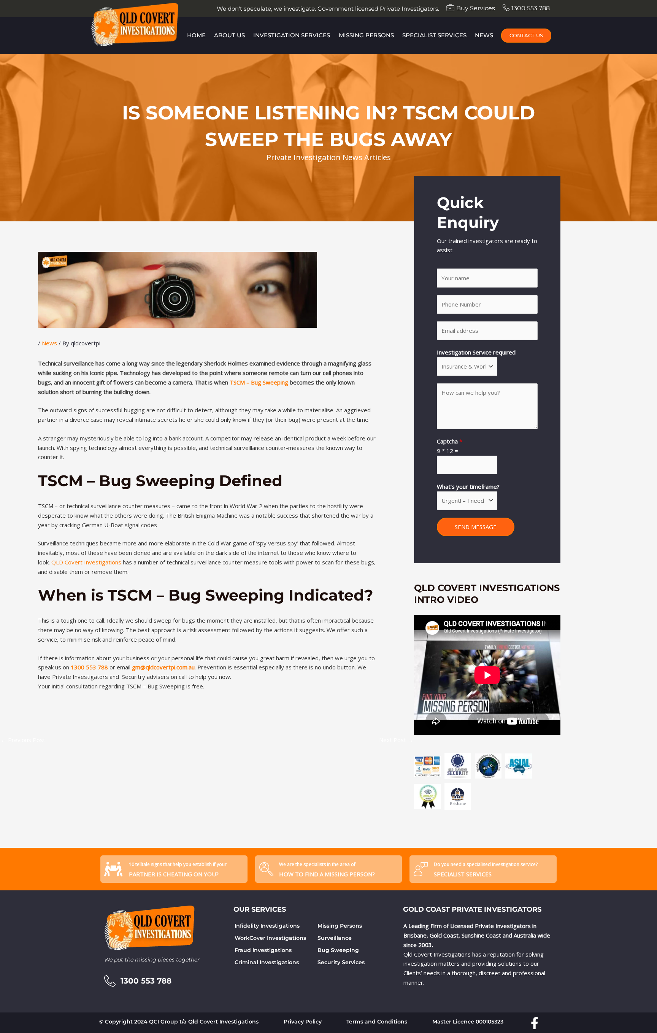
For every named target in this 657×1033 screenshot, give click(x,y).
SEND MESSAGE (476, 527)
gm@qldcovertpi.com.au (163, 667)
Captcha (449, 441)
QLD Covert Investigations (86, 562)
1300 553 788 (89, 667)
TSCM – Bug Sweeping (259, 382)
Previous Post (23, 740)
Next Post (396, 740)
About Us (229, 35)
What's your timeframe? (468, 486)
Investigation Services (291, 35)
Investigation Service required (476, 352)
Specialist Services (434, 35)
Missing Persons (366, 35)
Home (196, 35)
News (484, 35)
